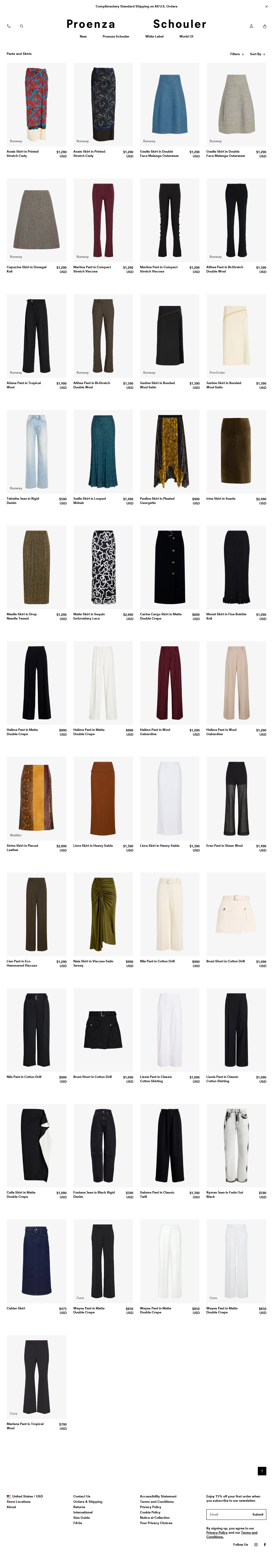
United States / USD (27, 1496)
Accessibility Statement (158, 1496)
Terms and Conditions (157, 1502)
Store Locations (19, 1502)
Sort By (256, 55)
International (83, 1512)
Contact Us (81, 1496)
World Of (186, 38)
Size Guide (81, 1518)
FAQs (77, 1523)
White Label (154, 38)
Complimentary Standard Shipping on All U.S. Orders (137, 6)
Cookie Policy (150, 1512)
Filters (235, 55)
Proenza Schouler (115, 38)
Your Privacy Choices (156, 1523)
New (85, 38)
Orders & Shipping (87, 1502)
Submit (257, 1514)
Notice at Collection (155, 1518)
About (11, 1507)
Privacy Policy (150, 1507)
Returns (79, 1507)
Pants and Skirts (19, 54)
